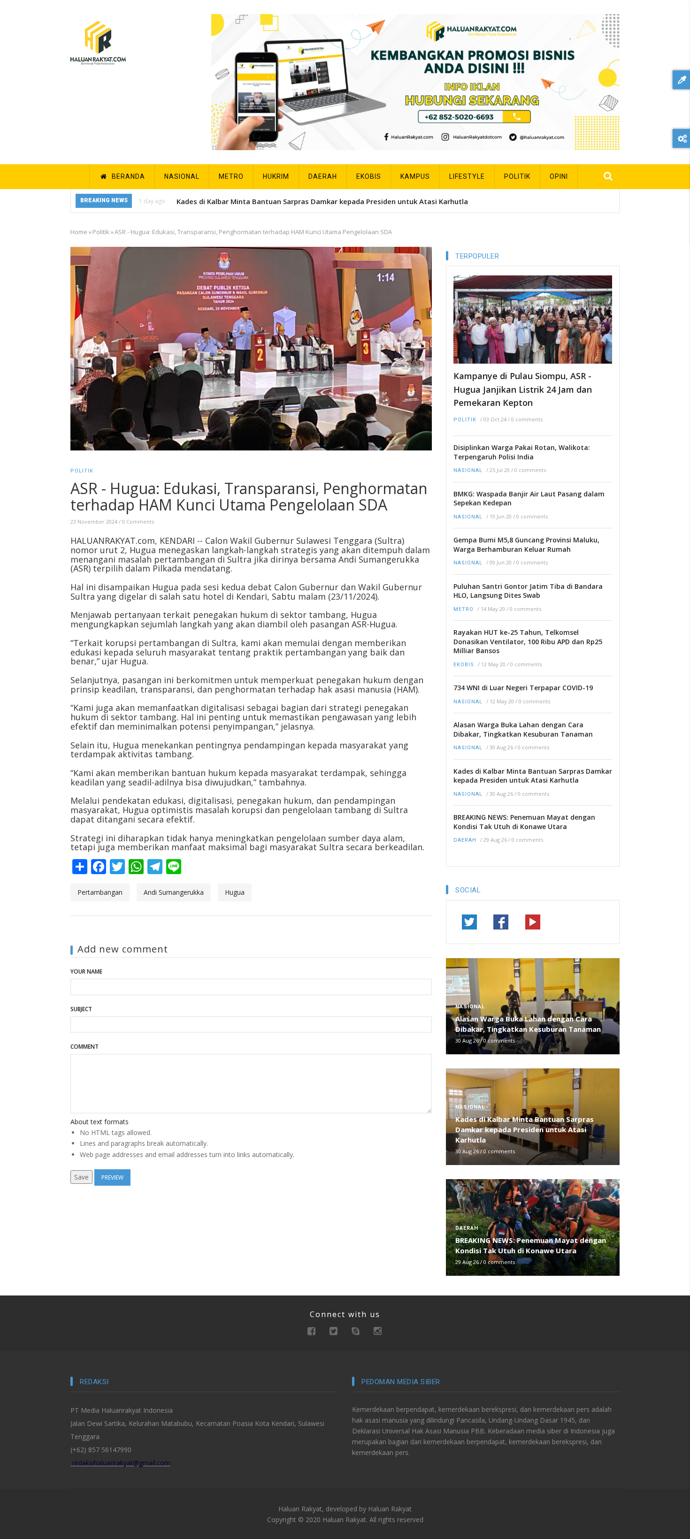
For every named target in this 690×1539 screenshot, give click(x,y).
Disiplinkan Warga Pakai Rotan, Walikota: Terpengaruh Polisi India (521, 452)
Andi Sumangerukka (174, 892)
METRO (231, 176)
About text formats (99, 1121)
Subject (81, 1009)
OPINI (559, 176)
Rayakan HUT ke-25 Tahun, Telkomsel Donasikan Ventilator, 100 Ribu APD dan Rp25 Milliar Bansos (527, 641)
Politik (100, 232)
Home (78, 232)
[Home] (98, 42)
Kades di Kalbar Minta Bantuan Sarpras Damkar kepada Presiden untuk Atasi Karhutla (322, 201)
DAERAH (322, 176)
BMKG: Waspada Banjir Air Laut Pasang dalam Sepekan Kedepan (529, 498)
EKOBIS (368, 176)
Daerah (464, 840)
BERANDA (127, 176)
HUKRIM (276, 176)
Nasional (468, 470)
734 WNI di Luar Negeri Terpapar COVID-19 (523, 687)
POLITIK (517, 176)
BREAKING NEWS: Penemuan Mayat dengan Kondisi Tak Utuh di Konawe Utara (524, 822)
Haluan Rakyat (390, 1508)
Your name (86, 971)
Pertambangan (100, 892)
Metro (463, 609)
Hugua (235, 892)
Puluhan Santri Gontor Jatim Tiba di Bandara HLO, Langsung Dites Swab (528, 591)
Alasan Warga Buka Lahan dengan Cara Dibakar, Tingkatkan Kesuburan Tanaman (523, 729)
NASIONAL (181, 176)
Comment (84, 1047)
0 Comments (138, 521)
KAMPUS (415, 176)
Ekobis (463, 665)
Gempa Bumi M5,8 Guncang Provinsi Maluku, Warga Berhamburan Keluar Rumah (526, 544)
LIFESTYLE (467, 176)
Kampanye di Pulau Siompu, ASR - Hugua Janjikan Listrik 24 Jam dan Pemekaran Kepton (522, 389)
